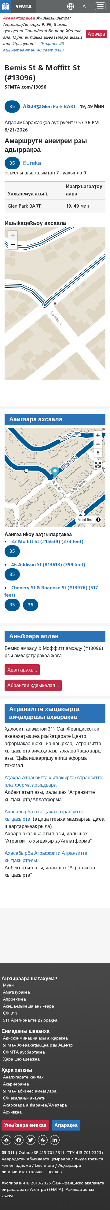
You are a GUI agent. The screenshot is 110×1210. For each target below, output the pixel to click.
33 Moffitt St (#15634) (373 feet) (47, 541)
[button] (70, 6)
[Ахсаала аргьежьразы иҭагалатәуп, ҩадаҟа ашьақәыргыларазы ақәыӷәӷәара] (98, 452)
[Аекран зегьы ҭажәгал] (98, 464)
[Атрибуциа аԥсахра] (98, 519)
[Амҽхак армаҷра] (98, 444)
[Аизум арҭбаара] (98, 435)
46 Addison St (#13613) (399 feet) (48, 564)
